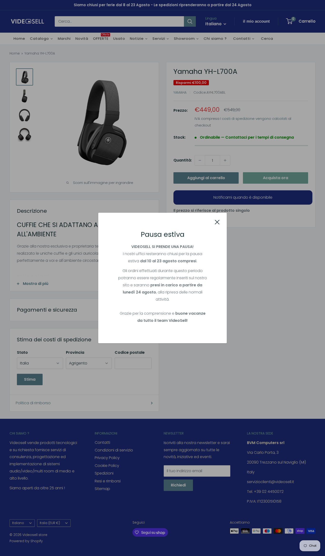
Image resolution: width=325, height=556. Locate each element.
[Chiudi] (217, 222)
